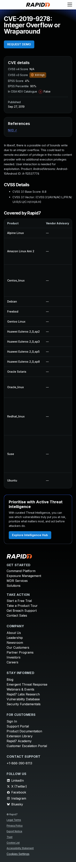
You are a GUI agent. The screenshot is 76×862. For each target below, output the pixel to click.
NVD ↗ (12, 130)
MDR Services (17, 581)
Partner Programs (20, 652)
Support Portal (18, 726)
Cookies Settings (18, 854)
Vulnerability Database (23, 699)
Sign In (12, 721)
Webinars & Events (20, 689)
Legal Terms (14, 819)
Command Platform (21, 571)
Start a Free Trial (19, 601)
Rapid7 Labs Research (23, 694)
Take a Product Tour (22, 606)
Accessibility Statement (20, 848)
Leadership (15, 638)
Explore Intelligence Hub (30, 535)
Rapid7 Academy (19, 741)
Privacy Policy (15, 825)
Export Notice (14, 831)
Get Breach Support (22, 611)
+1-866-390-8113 (19, 763)
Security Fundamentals (24, 704)
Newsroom (15, 643)
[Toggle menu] (69, 4)
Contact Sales (17, 615)
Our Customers (18, 647)
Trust (9, 836)
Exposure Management (24, 576)
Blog (10, 679)
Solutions (13, 586)
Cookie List (13, 842)
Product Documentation (24, 731)
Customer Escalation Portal (27, 746)
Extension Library (20, 736)
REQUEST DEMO (19, 44)
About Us (14, 633)
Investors (13, 657)
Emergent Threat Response (27, 684)
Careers (12, 662)
